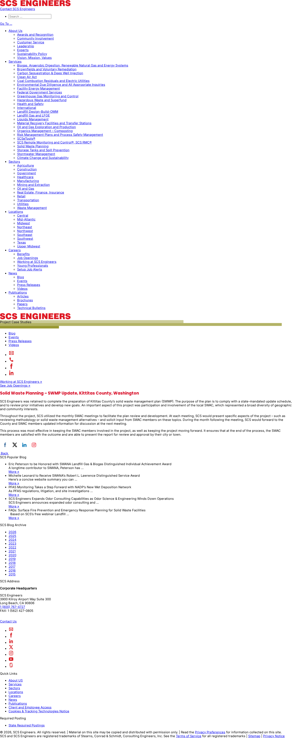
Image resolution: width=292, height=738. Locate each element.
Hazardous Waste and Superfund (41, 100)
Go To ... (6, 24)
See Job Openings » (15, 385)
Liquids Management (33, 119)
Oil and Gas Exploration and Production (46, 127)
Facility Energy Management (38, 88)
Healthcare (25, 177)
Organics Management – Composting (45, 131)
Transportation (28, 200)
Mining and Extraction (33, 185)
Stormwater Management (36, 154)
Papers (22, 304)
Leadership (25, 46)
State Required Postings (27, 725)
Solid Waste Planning (33, 146)
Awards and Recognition (35, 35)
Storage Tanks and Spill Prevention (43, 150)
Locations (16, 212)
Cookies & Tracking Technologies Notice (39, 711)
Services (15, 62)
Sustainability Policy (32, 54)
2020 (12, 555)
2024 (12, 540)
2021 (12, 551)
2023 (12, 544)
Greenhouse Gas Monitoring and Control (47, 96)
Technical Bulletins (31, 308)
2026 (12, 532)
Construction (27, 169)
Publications (18, 292)
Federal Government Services (39, 92)
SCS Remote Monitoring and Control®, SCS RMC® (54, 142)
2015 (12, 574)
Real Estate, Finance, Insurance (40, 192)
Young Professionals (32, 266)
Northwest (25, 231)
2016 (12, 570)
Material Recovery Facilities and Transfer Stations (54, 123)
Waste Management (32, 208)
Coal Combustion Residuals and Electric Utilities (53, 81)
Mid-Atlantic (26, 219)
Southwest (25, 239)
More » (14, 472)
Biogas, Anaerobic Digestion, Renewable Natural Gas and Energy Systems (72, 65)
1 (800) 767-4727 (12, 607)
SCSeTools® (26, 139)
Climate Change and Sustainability (43, 158)
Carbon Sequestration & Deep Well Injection (50, 73)
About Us (15, 31)
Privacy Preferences (210, 732)
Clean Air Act (27, 77)
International (26, 108)
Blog (20, 277)
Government (26, 173)
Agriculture (25, 165)
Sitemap (254, 736)
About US (16, 680)
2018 (12, 563)
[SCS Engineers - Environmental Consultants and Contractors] (35, 5)
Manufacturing (28, 181)
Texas (21, 242)
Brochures (25, 300)
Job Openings (27, 258)
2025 (12, 536)
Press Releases (28, 285)
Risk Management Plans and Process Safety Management (60, 135)
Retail (21, 196)
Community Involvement (35, 38)
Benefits (23, 254)
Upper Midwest (28, 246)
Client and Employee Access (30, 707)
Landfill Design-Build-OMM (37, 112)
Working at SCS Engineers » (21, 382)
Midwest (23, 223)
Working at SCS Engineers (36, 262)
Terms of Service (188, 736)
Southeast (24, 235)
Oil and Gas (25, 189)
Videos (22, 289)
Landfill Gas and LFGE (33, 115)
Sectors (14, 162)
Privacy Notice (274, 736)
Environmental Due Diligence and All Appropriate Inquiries (61, 85)
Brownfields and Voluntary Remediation (47, 69)
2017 (12, 567)
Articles (23, 296)
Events (22, 281)
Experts (23, 50)
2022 (12, 547)
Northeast (24, 227)
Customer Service (30, 42)
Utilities (23, 204)
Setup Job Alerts (29, 269)
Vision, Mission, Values (34, 58)
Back (4, 453)
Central (22, 215)
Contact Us (8, 621)
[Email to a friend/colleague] (11, 355)
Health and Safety (30, 104)
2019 (12, 559)
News (13, 273)
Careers (15, 250)
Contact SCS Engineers (17, 9)
